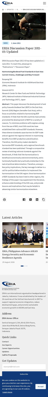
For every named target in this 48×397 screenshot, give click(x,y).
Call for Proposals (9, 355)
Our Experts (7, 345)
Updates (10, 9)
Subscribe (24, 374)
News (18, 9)
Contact (5, 341)
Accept (41, 386)
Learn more (7, 392)
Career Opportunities (11, 348)
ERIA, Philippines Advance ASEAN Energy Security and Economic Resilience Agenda (20, 254)
